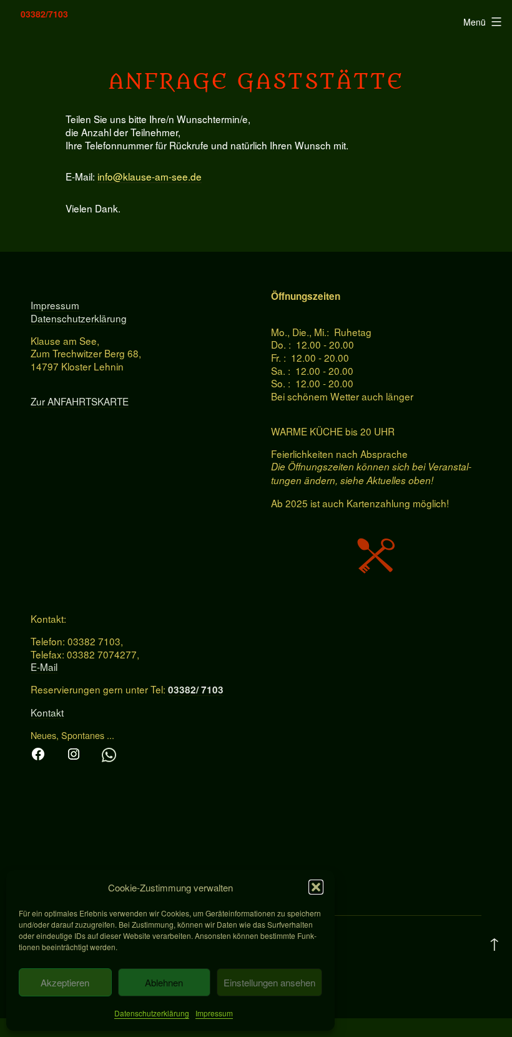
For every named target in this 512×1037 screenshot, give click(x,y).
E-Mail (44, 666)
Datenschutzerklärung (151, 1013)
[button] (316, 887)
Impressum (214, 1013)
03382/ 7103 (196, 690)
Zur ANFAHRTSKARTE (80, 401)
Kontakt (47, 712)
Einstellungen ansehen (269, 982)
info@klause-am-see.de (149, 176)
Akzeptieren (65, 982)
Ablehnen (164, 982)
